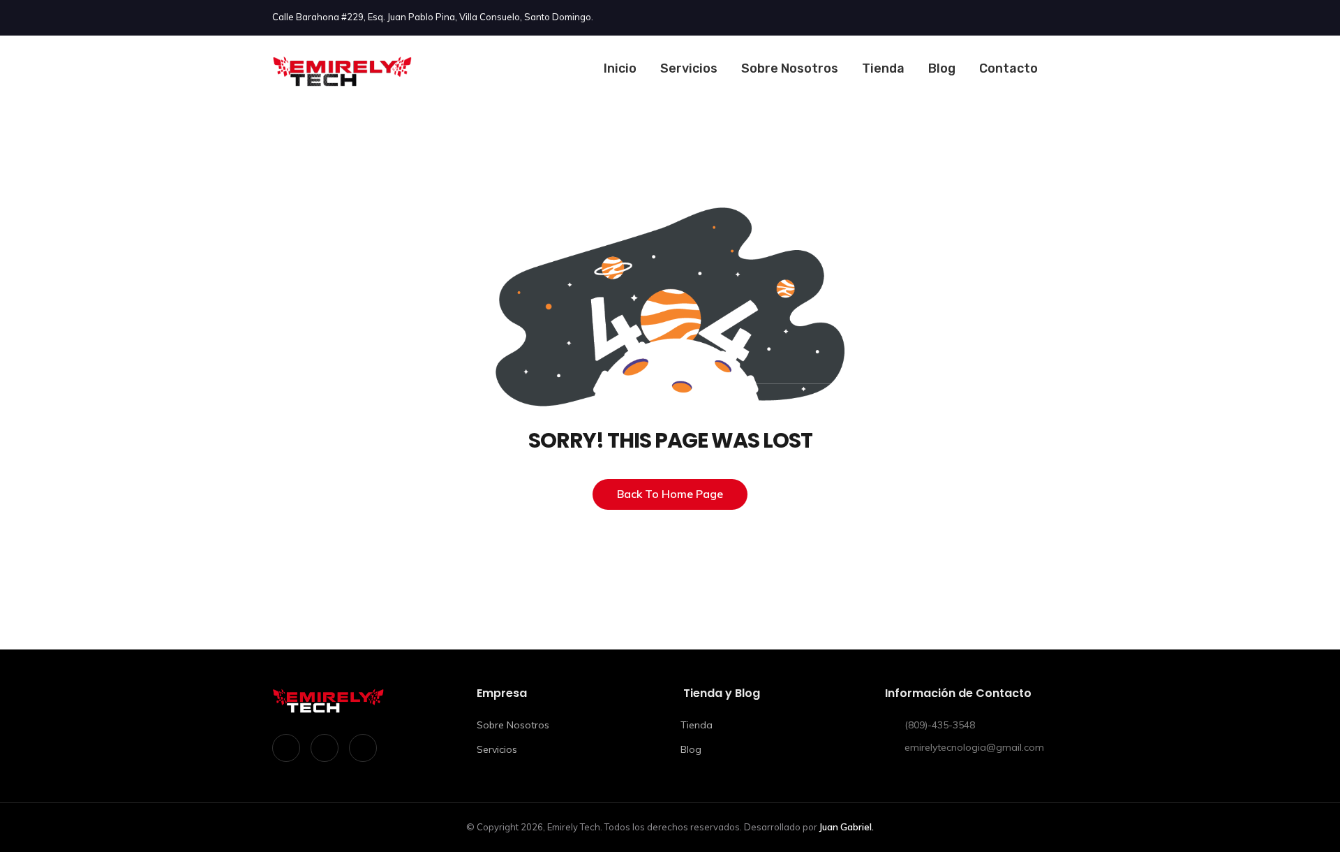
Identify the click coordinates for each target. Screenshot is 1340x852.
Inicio (620, 68)
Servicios (688, 68)
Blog (941, 68)
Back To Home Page (670, 494)
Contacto (1008, 68)
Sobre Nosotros (789, 68)
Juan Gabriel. (846, 826)
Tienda (883, 68)
